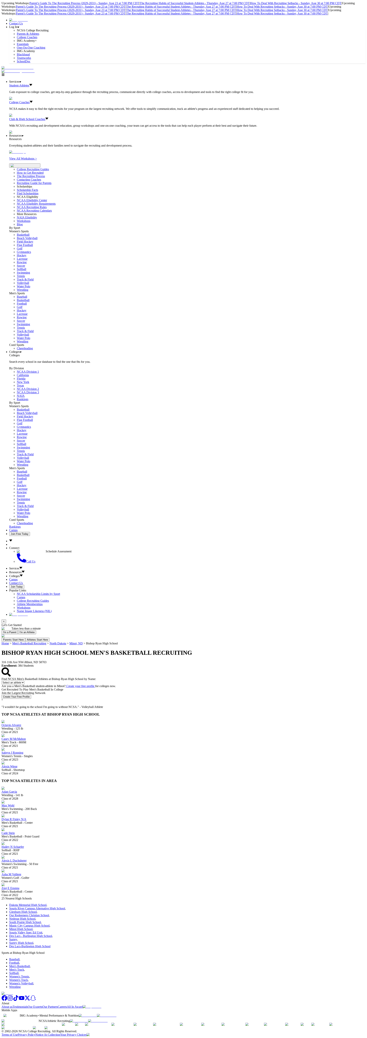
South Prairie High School (25, 922)
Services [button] (14, 568)
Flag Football (25, 245)
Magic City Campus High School (29, 925)
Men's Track (16, 969)
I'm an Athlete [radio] (27, 632)
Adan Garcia (9, 791)
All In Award (75, 1006)
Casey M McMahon (14, 738)
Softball (21, 269)
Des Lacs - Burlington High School (30, 936)
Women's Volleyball (21, 983)
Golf (19, 248)
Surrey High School (21, 942)
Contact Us (16, 23)
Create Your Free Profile (16, 696)
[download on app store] (88, 1015)
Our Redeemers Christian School (29, 915)
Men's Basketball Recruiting (29, 643)
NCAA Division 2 (28, 389)
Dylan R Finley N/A (14, 819)
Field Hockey (25, 241)
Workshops (23, 607)
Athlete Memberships (30, 604)
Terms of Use (10, 1034)
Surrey (13, 939)
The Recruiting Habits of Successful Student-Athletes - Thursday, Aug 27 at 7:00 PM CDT (195, 3)
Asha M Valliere (11, 874)
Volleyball (23, 283)
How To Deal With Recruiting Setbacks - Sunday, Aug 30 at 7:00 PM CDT (295, 3)
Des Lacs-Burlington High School (29, 946)
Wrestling (22, 289)
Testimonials (20, 1006)
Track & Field (25, 279)
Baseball (22, 296)
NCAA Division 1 (28, 371)
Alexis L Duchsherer (14, 860)
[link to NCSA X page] (27, 999)
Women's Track (18, 980)
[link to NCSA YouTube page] (21, 999)
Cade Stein (8, 833)
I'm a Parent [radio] (9, 632)
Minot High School (20, 929)
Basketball (23, 234)
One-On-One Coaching (31, 47)
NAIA (21, 395)
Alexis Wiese (9, 766)
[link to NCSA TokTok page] (16, 999)
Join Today (17, 586)
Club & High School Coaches (27, 119)
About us (7, 1006)
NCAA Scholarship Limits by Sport (38, 593)
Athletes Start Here (37, 639)
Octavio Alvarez (11, 725)
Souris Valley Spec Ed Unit (25, 932)
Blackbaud (23, 54)
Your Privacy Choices (73, 1034)
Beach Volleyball (27, 238)
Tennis (21, 276)
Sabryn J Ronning (12, 752)
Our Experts (35, 1006)
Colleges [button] (14, 576)
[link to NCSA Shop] (18, 20)
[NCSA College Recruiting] (19, 71)
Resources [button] (15, 572)
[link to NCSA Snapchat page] (33, 999)
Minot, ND (76, 643)
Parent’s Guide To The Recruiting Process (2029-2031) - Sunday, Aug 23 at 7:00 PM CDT (84, 3)
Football (22, 303)
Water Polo (23, 286)
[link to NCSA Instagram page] (10, 999)
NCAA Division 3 (28, 392)
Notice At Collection (47, 1034)
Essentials (23, 44)
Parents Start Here (13, 639)
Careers (62, 1006)
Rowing (22, 262)
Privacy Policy (26, 1034)
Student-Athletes (19, 85)
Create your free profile (80, 686)
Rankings (22, 399)
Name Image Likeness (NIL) (34, 611)
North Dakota (58, 643)
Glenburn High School (23, 911)
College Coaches (27, 37)
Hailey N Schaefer (13, 846)
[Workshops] (17, 152)
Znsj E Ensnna (10, 888)
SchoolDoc (23, 61)
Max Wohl (8, 805)
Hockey (21, 255)
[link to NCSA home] (7, 993)
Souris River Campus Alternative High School (37, 908)
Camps (13, 530)
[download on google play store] (107, 1015)
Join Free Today (19, 533)
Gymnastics (24, 252)
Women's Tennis (19, 976)
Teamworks (24, 58)
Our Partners (50, 1006)
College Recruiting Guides (33, 169)
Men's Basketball (19, 966)
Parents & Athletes (28, 33)
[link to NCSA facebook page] (4, 999)
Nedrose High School (22, 918)
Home (5, 643)
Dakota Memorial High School (27, 905)
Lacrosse (22, 258)
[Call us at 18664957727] (17, 67)
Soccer (21, 265)
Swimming (23, 272)
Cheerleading (25, 348)
